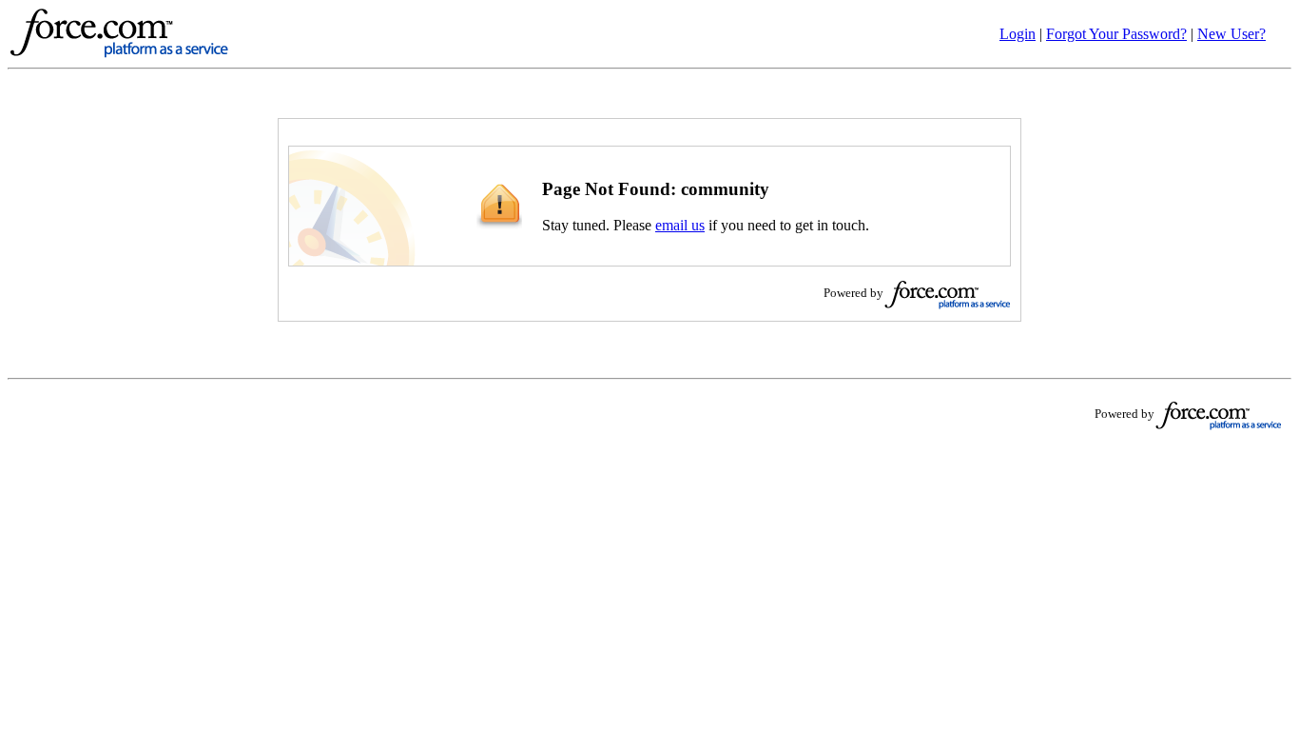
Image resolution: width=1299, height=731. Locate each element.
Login (1017, 34)
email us (680, 225)
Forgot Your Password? (1116, 34)
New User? (1231, 34)
